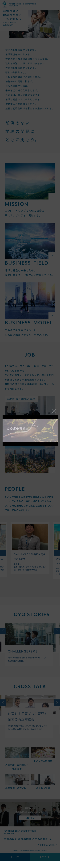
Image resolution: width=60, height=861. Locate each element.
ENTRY (15, 857)
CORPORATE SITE (46, 844)
